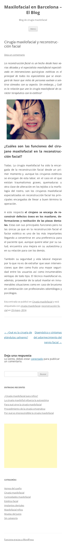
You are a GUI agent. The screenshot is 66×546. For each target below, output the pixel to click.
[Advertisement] (30, 446)
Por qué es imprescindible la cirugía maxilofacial (29, 413)
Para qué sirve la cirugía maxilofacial (23, 404)
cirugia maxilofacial (30, 305)
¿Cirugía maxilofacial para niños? (21, 396)
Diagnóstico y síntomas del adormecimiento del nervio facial (48, 337)
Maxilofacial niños (13, 509)
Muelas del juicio (12, 513)
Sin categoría (11, 518)
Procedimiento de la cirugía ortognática (24, 408)
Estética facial (11, 501)
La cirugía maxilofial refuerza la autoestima (26, 400)
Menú (33, 28)
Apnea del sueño (13, 488)
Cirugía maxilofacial (42, 301)
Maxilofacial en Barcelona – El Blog (33, 9)
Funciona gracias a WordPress (19, 539)
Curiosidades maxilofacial (17, 496)
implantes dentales (14, 505)
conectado (37, 359)
